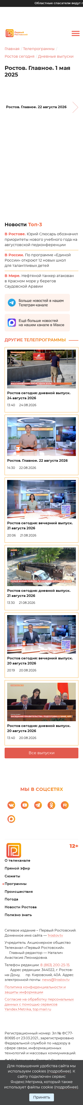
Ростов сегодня (20, 56)
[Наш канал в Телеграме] (38, 805)
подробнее (59, 1071)
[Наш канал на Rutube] (65, 805)
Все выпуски (42, 753)
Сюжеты (12, 876)
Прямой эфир (17, 868)
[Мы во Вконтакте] (11, 805)
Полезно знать (18, 915)
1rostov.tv (55, 935)
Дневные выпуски (56, 56)
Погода (11, 899)
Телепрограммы (39, 49)
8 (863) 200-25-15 (54, 965)
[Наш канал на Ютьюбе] (25, 805)
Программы (16, 884)
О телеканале (17, 860)
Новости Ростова (21, 907)
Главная (12, 49)
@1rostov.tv (56, 980)
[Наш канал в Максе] (11, 819)
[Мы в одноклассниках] (51, 805)
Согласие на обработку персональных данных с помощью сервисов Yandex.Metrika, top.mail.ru (39, 1004)
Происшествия (19, 892)
